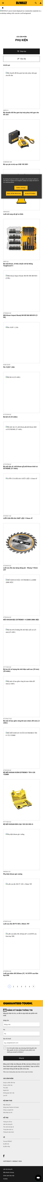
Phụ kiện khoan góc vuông (12, 874)
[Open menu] (3, 3)
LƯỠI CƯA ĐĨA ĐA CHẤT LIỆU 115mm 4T (18, 518)
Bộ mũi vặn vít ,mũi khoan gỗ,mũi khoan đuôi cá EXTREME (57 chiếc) (20, 467)
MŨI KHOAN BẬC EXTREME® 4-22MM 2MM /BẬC (21, 620)
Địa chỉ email (7, 1038)
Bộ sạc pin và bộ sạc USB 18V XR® (15, 164)
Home (3, 8)
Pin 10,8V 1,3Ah (9, 367)
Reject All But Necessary (14, 193)
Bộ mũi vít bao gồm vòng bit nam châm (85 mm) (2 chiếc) (21, 722)
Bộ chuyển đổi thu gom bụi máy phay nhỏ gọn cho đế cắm (21, 113)
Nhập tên (6, 1020)
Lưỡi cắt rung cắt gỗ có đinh (13, 214)
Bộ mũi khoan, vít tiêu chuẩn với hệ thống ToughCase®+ (18, 265)
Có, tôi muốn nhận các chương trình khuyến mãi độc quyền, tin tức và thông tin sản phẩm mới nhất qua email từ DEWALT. (21, 1050)
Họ (4, 1029)
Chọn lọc (23, 51)
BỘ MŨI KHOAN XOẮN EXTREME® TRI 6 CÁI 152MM (19, 773)
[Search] (35, 3)
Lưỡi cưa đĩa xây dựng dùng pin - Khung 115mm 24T (20, 569)
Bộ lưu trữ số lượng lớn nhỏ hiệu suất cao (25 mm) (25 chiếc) (21, 670)
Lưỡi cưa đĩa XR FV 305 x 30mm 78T (16, 924)
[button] (3, 1156)
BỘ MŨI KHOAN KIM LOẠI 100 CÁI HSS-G (18, 824)
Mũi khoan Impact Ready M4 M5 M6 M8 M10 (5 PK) (20, 316)
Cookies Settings (21, 187)
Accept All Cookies (30, 193)
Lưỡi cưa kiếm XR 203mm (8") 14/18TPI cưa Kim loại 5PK (20, 974)
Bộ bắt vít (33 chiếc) (10, 417)
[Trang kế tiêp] (33, 986)
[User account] (40, 3)
